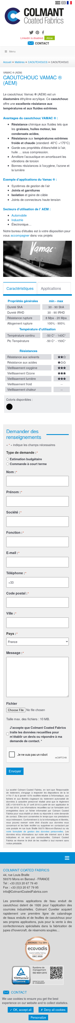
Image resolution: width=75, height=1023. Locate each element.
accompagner (20, 235)
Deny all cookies (54, 1010)
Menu (12, 51)
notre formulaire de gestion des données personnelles (34, 831)
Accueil (7, 62)
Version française (69, 2)
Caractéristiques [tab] (20, 288)
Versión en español (57, 2)
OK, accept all (21, 1010)
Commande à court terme (28, 464)
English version (63, 2)
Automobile (19, 215)
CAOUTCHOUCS (38, 62)
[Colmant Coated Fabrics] (34, 17)
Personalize (38, 1017)
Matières (20, 62)
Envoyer (15, 771)
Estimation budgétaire (26, 459)
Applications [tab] (51, 288)
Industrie (17, 220)
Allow (49, 38)
